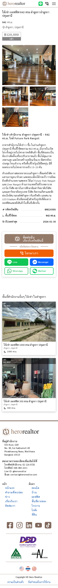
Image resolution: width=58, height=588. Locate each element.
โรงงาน (36, 505)
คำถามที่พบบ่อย (14, 492)
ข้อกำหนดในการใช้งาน (39, 582)
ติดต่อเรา (10, 505)
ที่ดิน (34, 514)
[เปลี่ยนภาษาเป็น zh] (34, 568)
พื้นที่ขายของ (39, 501)
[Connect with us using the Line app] (41, 4)
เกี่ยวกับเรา (11, 501)
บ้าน (34, 492)
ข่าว (7, 496)
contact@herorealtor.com (23, 474)
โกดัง (34, 510)
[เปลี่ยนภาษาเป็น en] (21, 568)
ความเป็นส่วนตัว (15, 582)
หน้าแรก (10, 487)
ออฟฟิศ (36, 496)
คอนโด (35, 487)
